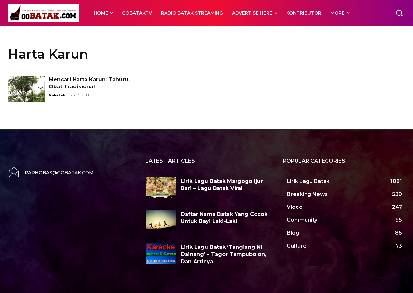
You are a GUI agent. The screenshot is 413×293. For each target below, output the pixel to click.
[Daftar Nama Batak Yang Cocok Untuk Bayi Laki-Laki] (161, 220)
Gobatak (57, 95)
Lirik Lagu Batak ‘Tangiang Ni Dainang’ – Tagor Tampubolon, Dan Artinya (223, 254)
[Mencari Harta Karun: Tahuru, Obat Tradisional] (26, 89)
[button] (399, 13)
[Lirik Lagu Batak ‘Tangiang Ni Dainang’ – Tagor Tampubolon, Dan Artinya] (161, 253)
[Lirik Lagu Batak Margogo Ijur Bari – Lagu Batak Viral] (161, 187)
